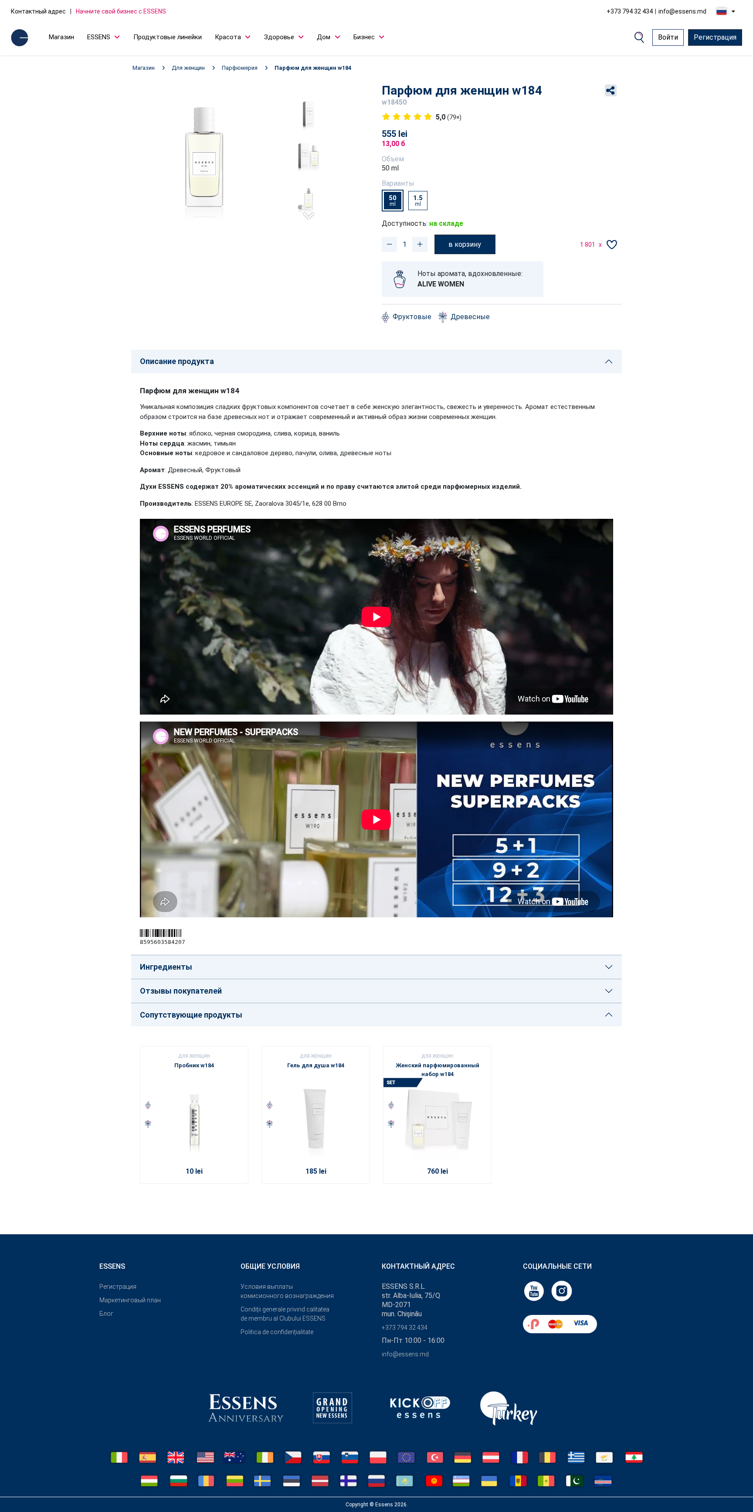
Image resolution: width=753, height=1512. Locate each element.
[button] (308, 212)
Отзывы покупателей (181, 990)
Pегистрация (117, 1286)
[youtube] (534, 1291)
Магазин (61, 37)
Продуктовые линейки (167, 37)
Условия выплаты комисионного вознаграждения (287, 1291)
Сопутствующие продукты (191, 1014)
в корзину (464, 244)
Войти (668, 37)
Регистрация (715, 37)
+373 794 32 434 (630, 11)
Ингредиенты (166, 966)
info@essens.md (682, 11)
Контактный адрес (38, 11)
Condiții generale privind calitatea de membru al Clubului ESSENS (285, 1314)
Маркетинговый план (130, 1300)
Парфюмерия (240, 68)
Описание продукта (177, 361)
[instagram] (562, 1291)
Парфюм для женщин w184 (313, 68)
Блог (106, 1313)
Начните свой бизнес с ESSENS (121, 11)
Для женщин (188, 68)
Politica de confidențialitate (277, 1331)
